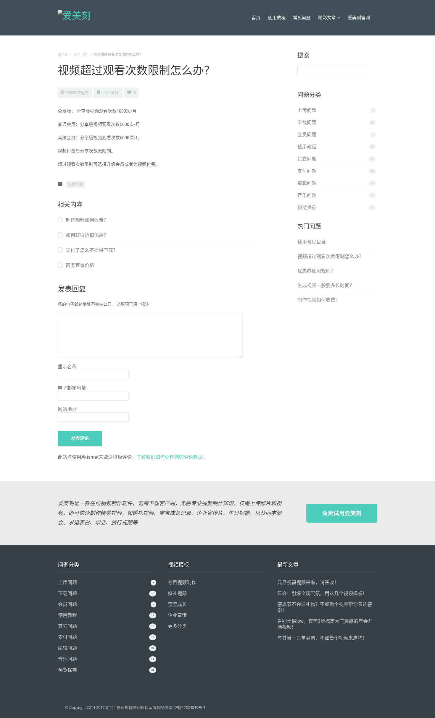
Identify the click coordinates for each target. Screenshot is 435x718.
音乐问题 (306, 195)
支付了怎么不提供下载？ (92, 250)
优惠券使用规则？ (316, 271)
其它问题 (306, 159)
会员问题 (306, 134)
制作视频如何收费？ (87, 220)
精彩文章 (327, 17)
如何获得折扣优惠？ (87, 235)
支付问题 (80, 55)
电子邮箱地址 (72, 388)
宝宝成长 (177, 604)
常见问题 (302, 17)
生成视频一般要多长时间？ (325, 285)
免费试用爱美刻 (342, 513)
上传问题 (306, 110)
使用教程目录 (311, 242)
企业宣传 (177, 615)
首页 (256, 17)
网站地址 (67, 409)
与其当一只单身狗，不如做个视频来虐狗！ (322, 638)
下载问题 (306, 122)
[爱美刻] (74, 14)
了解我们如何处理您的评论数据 (169, 457)
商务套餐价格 (80, 265)
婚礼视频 (177, 593)
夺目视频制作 (182, 582)
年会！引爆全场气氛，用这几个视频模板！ (322, 593)
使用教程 (277, 17)
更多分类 (177, 626)
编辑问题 (306, 183)
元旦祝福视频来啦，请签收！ (308, 582)
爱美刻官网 (359, 17)
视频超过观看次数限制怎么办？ (330, 256)
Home (63, 55)
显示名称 (67, 366)
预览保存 (306, 207)
